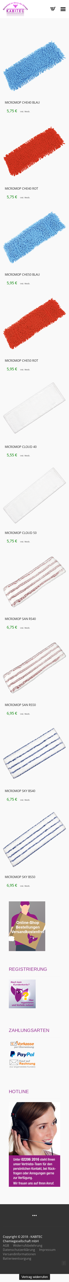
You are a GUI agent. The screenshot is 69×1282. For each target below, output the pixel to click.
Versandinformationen (19, 1254)
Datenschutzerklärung (19, 1250)
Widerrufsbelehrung (27, 1245)
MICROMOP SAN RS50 (20, 705)
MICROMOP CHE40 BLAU (22, 102)
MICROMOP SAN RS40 (20, 619)
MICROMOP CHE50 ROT (21, 360)
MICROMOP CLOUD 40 (21, 447)
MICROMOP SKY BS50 (20, 877)
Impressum (47, 1250)
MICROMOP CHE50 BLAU (22, 274)
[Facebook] (64, 1263)
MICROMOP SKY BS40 (20, 791)
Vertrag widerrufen (34, 1277)
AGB (6, 1245)
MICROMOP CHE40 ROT (21, 188)
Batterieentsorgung (17, 1258)
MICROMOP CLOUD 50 (21, 533)
